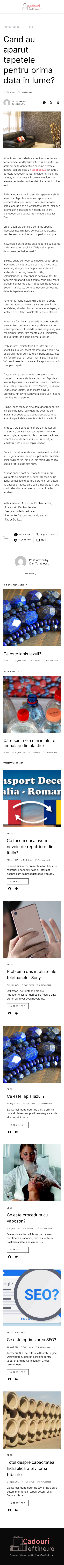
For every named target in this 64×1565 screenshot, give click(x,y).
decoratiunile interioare (19, 511)
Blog (30, 26)
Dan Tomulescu (19, 101)
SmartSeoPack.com (44, 1555)
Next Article (11, 671)
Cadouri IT (21, 1332)
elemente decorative (18, 515)
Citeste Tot (17, 881)
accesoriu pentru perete (20, 507)
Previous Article (16, 585)
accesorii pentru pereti (36, 503)
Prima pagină (11, 26)
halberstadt (41, 515)
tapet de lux (39, 169)
